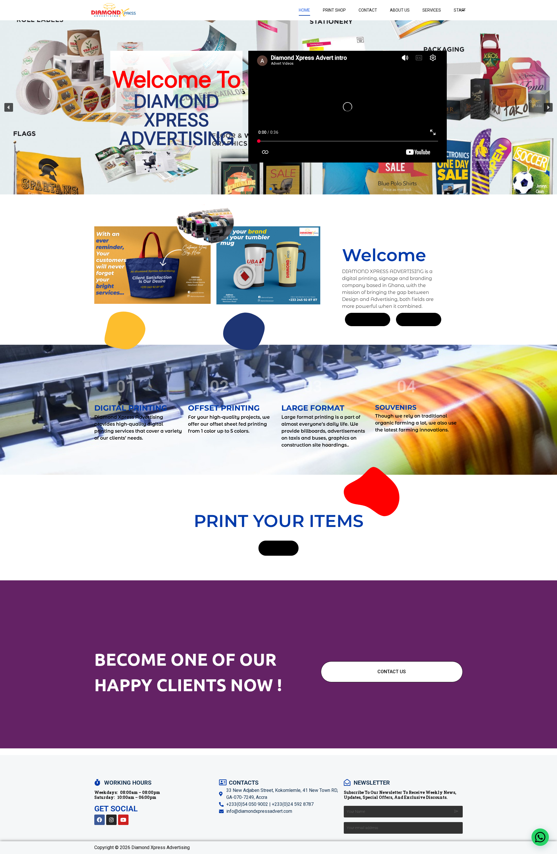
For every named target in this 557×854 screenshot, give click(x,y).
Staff (460, 10)
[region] (278, 107)
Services (431, 10)
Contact (368, 10)
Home (304, 10)
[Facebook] (99, 820)
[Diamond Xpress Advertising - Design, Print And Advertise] (113, 10)
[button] (8, 107)
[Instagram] (111, 820)
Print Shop (334, 10)
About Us (400, 10)
